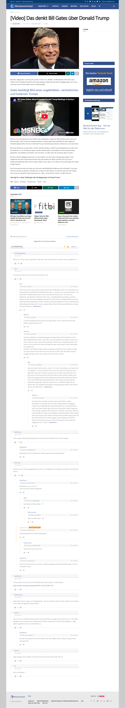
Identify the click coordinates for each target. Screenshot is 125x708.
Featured (14, 212)
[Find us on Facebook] (85, 1)
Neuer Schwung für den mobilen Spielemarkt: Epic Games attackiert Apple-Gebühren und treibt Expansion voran (68, 219)
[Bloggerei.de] (100, 696)
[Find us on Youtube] (90, 1)
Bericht (16, 181)
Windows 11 (43, 6)
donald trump (32, 181)
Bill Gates (23, 181)
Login (105, 1)
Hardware (39, 212)
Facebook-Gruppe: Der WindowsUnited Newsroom (64, 701)
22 (46, 24)
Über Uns (12, 1)
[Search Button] (114, 6)
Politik (39, 181)
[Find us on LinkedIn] (94, 1)
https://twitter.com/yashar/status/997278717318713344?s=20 (33, 586)
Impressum (18, 1)
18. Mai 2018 (26, 23)
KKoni (38, 515)
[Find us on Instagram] (92, 1)
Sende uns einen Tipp (34, 703)
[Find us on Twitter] (87, 1)
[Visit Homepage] (22, 6)
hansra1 (31, 635)
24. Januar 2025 (63, 224)
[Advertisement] (99, 47)
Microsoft (17, 12)
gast (34, 317)
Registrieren (112, 1)
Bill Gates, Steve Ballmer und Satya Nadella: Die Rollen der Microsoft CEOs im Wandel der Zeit (20, 218)
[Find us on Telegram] (97, 1)
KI (99, 6)
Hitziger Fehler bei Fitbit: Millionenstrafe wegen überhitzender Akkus (41, 218)
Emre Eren (31, 483)
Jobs (82, 701)
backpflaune (36, 500)
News (39, 23)
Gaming (65, 6)
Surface (55, 6)
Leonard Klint (16, 23)
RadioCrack (32, 450)
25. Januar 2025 (39, 222)
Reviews (74, 6)
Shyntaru (39, 364)
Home (11, 12)
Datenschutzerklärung (27, 1)
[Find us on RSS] (99, 1)
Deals (93, 6)
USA (44, 181)
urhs (30, 286)
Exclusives (84, 6)
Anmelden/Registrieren (72, 236)
